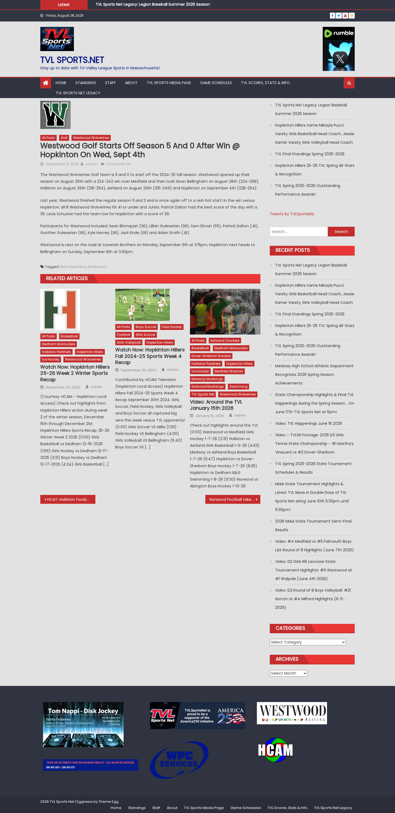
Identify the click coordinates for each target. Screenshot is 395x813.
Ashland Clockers (224, 340)
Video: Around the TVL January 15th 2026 (216, 405)
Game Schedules (216, 82)
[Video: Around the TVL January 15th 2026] (225, 311)
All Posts (48, 137)
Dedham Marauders (58, 344)
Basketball (69, 336)
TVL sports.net (72, 60)
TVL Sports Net (203, 394)
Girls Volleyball (129, 342)
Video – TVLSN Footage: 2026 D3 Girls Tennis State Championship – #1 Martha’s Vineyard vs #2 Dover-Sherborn (314, 443)
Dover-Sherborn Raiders (211, 356)
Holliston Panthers (56, 352)
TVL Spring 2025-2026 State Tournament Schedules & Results (313, 468)
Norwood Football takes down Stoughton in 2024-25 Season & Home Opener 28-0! (235, 499)
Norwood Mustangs (208, 386)
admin (91, 164)
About (131, 82)
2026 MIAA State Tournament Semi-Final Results (313, 526)
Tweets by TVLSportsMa (292, 214)
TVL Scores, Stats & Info (265, 82)
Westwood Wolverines (91, 137)
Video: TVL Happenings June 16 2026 (308, 423)
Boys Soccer (146, 327)
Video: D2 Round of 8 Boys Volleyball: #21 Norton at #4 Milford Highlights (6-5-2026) (313, 599)
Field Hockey (172, 327)
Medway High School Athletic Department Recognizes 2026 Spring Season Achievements (314, 374)
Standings (86, 82)
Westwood (97, 266)
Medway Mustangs (207, 379)
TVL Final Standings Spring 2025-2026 (309, 154)
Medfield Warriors (229, 371)
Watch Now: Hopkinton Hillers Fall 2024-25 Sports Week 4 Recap (150, 356)
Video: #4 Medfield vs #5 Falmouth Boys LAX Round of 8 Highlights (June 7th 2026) (314, 546)
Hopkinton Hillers (90, 352)
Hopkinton (77, 266)
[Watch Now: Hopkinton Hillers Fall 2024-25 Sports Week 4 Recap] (150, 305)
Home (61, 82)
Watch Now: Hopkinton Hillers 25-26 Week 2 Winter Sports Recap (75, 373)
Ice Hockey (50, 359)
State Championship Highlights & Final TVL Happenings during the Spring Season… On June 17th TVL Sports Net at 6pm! (314, 403)
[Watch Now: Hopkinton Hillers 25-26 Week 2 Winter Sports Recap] (75, 309)
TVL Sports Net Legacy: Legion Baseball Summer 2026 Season (153, 4)
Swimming (238, 386)
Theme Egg (109, 801)
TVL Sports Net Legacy (78, 93)
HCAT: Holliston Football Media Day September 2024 (71, 499)
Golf (64, 137)
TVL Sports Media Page (169, 82)
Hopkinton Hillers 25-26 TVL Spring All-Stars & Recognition (314, 170)
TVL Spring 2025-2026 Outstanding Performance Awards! (307, 190)
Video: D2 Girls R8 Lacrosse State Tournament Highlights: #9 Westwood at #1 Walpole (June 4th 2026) (313, 570)
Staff (110, 82)
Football (123, 334)
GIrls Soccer (145, 334)
